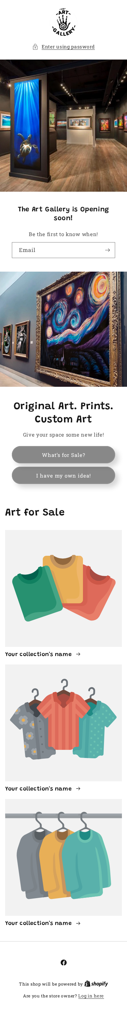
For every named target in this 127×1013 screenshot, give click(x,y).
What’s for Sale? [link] (63, 454)
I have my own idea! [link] (63, 475)
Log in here (91, 996)
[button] (63, 46)
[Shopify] (96, 984)
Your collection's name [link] (39, 655)
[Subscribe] (107, 250)
